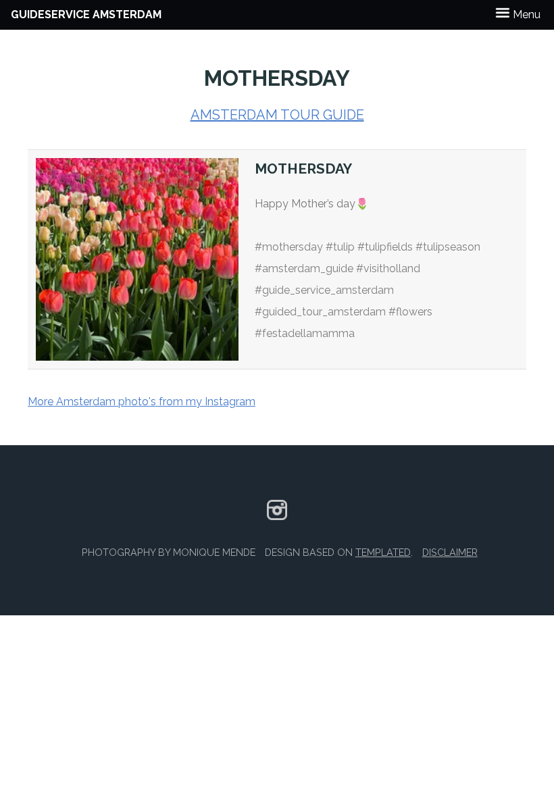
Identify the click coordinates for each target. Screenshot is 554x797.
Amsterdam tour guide (277, 115)
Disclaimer (450, 552)
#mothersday (289, 246)
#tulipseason (448, 246)
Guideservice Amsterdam (86, 14)
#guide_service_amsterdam (324, 290)
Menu (525, 14)
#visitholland (388, 268)
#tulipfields (385, 246)
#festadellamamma (305, 333)
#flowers (410, 311)
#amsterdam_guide (304, 268)
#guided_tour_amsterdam (320, 311)
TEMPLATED (383, 552)
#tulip (340, 246)
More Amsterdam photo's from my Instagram (141, 401)
